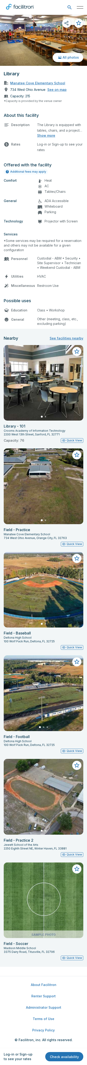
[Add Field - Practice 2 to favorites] (76, 765)
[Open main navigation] (80, 7)
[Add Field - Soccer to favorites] (76, 869)
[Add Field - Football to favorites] (76, 661)
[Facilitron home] (20, 10)
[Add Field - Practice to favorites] (76, 455)
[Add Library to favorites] (78, 23)
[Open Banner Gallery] (43, 40)
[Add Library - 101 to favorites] (76, 351)
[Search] (69, 7)
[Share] (66, 23)
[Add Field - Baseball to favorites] (76, 558)
